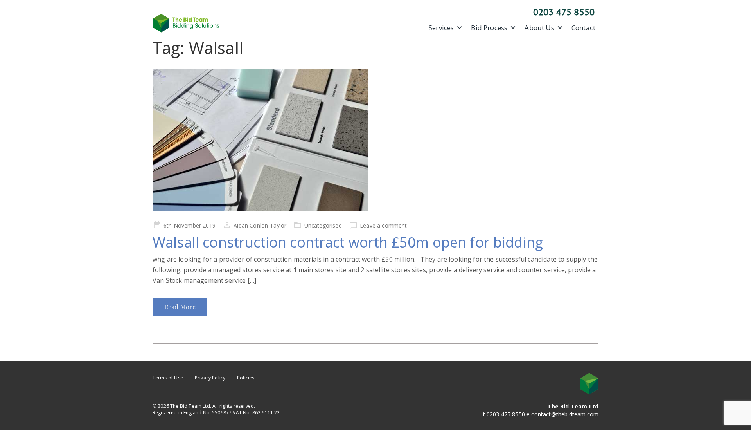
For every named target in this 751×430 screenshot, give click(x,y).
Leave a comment (383, 225)
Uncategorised (323, 225)
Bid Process (489, 27)
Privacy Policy (210, 377)
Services (441, 27)
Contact (583, 27)
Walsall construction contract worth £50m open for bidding (348, 242)
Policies (245, 377)
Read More (180, 307)
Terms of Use (168, 377)
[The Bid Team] (186, 22)
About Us (539, 27)
